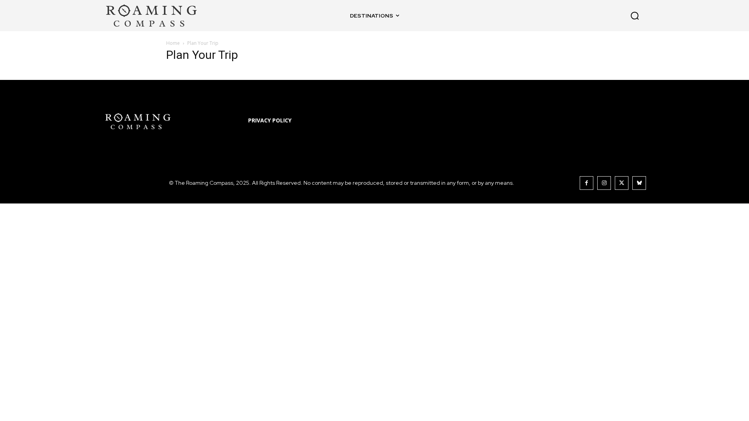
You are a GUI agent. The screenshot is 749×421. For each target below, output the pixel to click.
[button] (586, 15)
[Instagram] (604, 183)
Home (173, 43)
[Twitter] (621, 183)
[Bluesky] (639, 183)
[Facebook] (586, 183)
